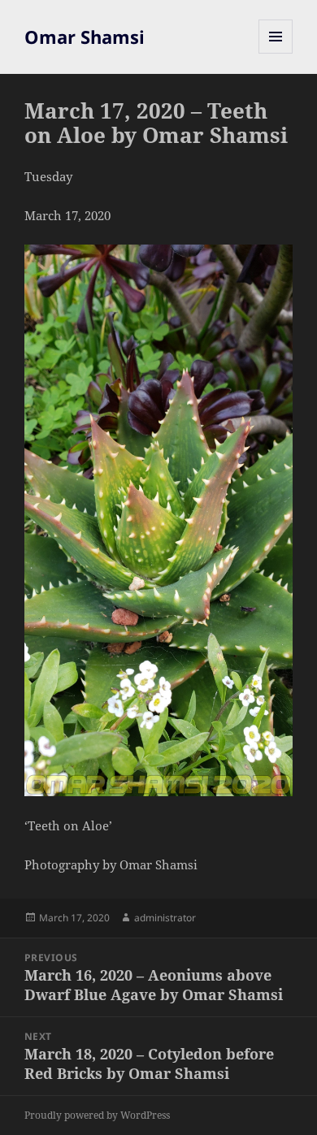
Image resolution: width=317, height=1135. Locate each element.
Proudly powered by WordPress (97, 1115)
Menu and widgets (276, 53)
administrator (165, 918)
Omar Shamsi (84, 36)
